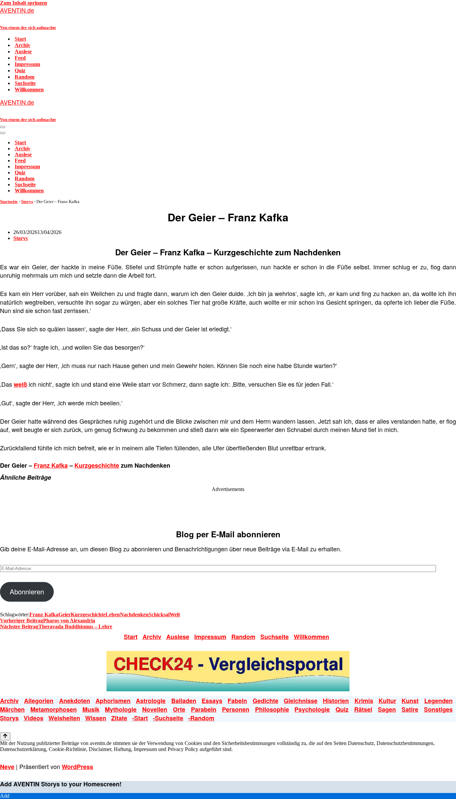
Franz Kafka (51, 465)
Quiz (20, 70)
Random (24, 77)
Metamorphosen (53, 709)
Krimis (364, 700)
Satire (410, 709)
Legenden (438, 700)
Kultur (387, 700)
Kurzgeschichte (96, 465)
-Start (140, 718)
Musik (90, 709)
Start (20, 39)
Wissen (95, 718)
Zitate (119, 718)
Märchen (12, 709)
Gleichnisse (300, 700)
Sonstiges (438, 709)
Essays (212, 700)
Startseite (9, 201)
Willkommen (29, 89)
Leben (112, 614)
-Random (201, 718)
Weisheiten (64, 718)
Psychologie (312, 709)
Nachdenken (134, 614)
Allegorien (38, 700)
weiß (20, 384)
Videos (33, 718)
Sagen (387, 709)
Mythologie (121, 709)
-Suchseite (168, 718)
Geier (64, 614)
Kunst (410, 700)
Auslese (23, 51)
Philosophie (272, 709)
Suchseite (25, 83)
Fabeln (237, 700)
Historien (336, 700)
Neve (7, 766)
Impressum (27, 64)
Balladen (183, 700)
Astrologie (151, 700)
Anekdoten (74, 700)
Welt (175, 614)
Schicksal (159, 614)
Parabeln (203, 709)
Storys (27, 201)
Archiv (22, 45)
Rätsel (363, 709)
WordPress (77, 766)
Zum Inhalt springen (23, 3)
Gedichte (265, 700)
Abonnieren (27, 591)
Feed (20, 58)
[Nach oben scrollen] (5, 736)
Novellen (154, 709)
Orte (179, 709)
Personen (235, 709)
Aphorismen (113, 700)
